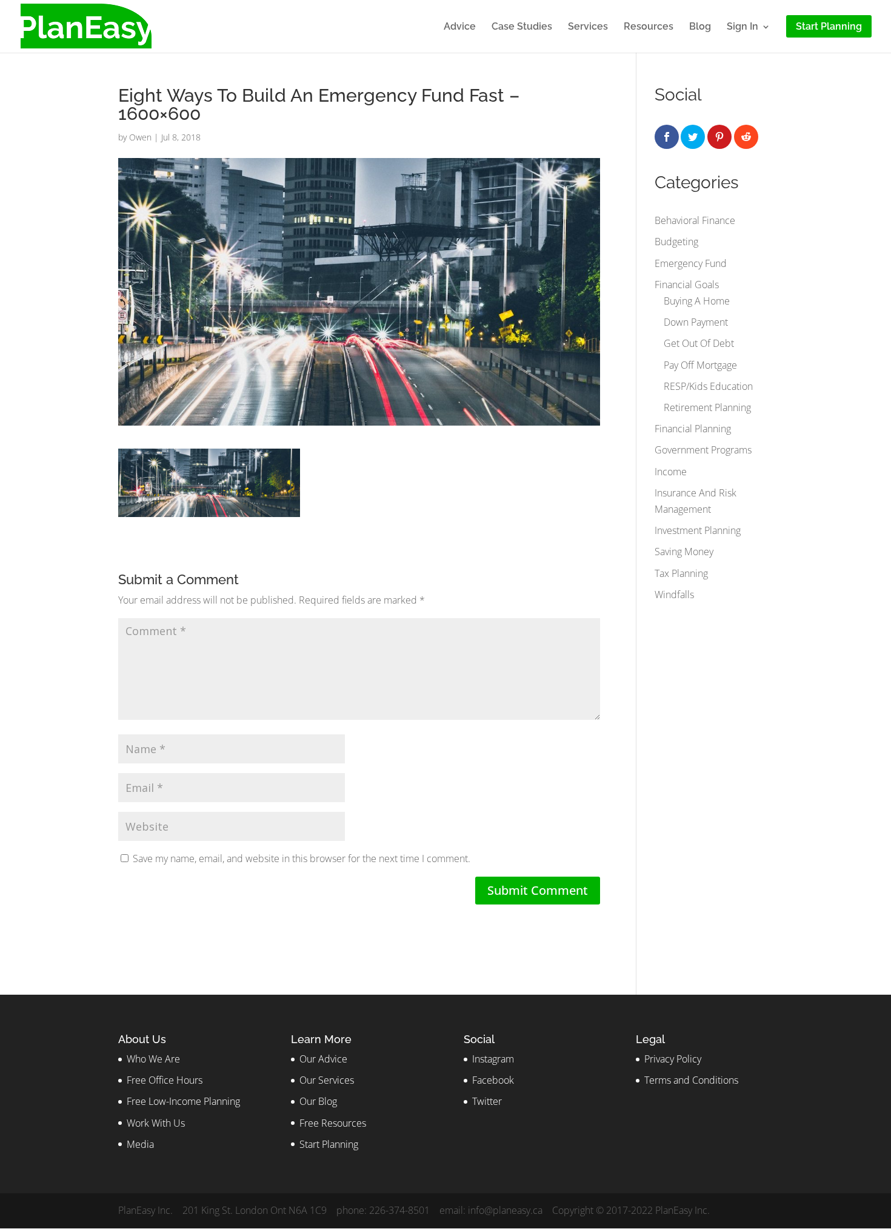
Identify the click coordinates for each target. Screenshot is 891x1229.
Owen (140, 137)
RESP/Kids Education (708, 386)
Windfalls (674, 594)
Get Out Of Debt (699, 343)
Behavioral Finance (695, 220)
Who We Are (153, 1059)
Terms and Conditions (691, 1080)
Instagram (493, 1059)
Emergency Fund (691, 263)
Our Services (326, 1080)
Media (140, 1144)
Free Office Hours (164, 1080)
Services (588, 27)
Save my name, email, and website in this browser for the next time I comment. (301, 858)
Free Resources (332, 1123)
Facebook (493, 1080)
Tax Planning (681, 573)
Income (671, 471)
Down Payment (696, 322)
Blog (700, 27)
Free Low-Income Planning (183, 1101)
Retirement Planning (707, 407)
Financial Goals (687, 284)
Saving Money (684, 551)
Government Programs (703, 449)
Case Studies (522, 27)
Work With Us (156, 1123)
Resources (648, 27)
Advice (460, 27)
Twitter (487, 1101)
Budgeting (676, 241)
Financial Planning (693, 428)
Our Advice (323, 1059)
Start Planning (328, 1144)
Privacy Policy (672, 1059)
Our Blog (318, 1101)
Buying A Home (697, 301)
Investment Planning (698, 530)
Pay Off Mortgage (700, 365)
